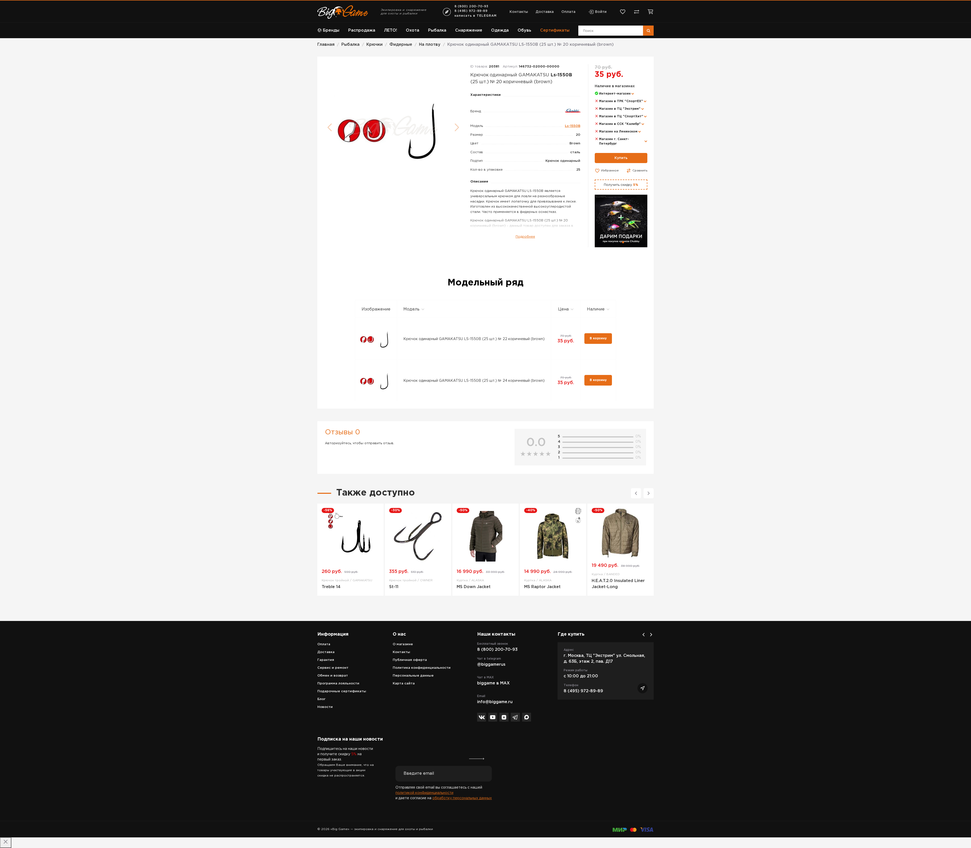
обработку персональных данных (462, 798)
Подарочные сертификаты (341, 691)
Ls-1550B (572, 126)
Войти (601, 11)
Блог (321, 699)
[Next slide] (649, 493)
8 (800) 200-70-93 (471, 6)
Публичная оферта (410, 660)
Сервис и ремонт (332, 667)
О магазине (403, 644)
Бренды (331, 30)
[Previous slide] (636, 493)
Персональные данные (413, 675)
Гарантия (325, 660)
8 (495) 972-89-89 (471, 11)
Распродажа (361, 30)
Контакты (519, 11)
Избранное (610, 170)
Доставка (545, 11)
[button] (619, 242)
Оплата (568, 11)
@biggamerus (491, 664)
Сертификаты (554, 30)
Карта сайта (404, 683)
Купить (621, 158)
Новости (325, 707)
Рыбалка (437, 30)
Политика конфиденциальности (422, 667)
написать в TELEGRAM (475, 15)
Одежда (500, 30)
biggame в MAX (493, 683)
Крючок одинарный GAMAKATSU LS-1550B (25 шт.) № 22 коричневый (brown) (474, 339)
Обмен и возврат (332, 675)
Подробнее (525, 236)
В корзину (598, 338)
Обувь (524, 30)
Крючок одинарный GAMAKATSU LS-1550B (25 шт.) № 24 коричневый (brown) (474, 380)
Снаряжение (468, 30)
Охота (412, 30)
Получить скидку (621, 185)
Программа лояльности (338, 683)
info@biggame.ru (495, 702)
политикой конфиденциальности (424, 792)
